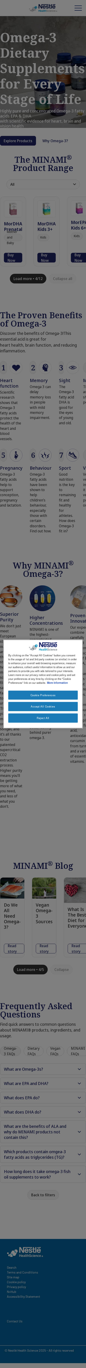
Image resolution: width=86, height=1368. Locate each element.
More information (57, 682)
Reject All (43, 718)
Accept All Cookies (43, 706)
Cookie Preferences (43, 695)
